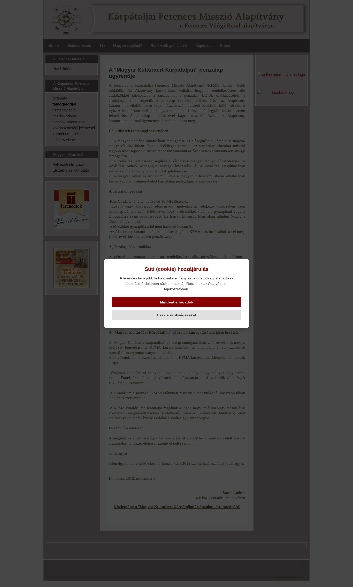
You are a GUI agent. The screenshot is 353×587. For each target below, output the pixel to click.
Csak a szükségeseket (176, 315)
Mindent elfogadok (176, 302)
